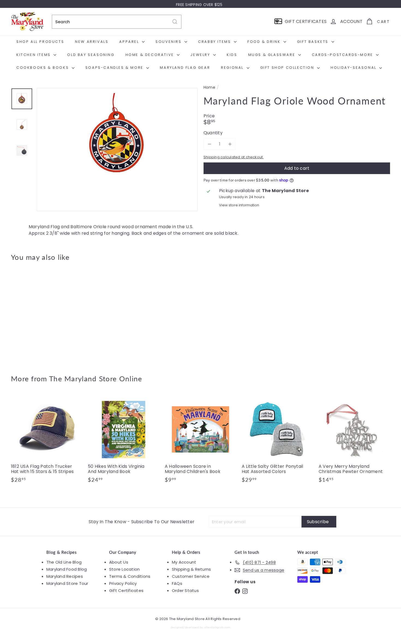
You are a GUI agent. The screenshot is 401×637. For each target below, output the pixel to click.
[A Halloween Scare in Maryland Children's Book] (200, 441)
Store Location (124, 569)
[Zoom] (117, 168)
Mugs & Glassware (272, 54)
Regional (233, 67)
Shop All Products (40, 41)
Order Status (185, 590)
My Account (184, 562)
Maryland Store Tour (67, 583)
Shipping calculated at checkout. (234, 157)
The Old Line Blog (64, 562)
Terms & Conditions (129, 576)
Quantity (213, 132)
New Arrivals (91, 41)
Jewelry (201, 54)
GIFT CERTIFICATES (306, 21)
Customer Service (191, 576)
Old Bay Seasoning (90, 54)
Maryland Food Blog (66, 569)
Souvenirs (169, 41)
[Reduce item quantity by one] (209, 144)
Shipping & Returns (191, 569)
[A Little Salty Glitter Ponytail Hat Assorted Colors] (277, 441)
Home (209, 87)
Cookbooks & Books (43, 67)
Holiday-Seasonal (354, 67)
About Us (118, 562)
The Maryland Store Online (95, 378)
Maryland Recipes (64, 576)
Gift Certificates (126, 590)
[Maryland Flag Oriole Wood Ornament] (40, 313)
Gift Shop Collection (288, 67)
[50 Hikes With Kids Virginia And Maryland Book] (123, 441)
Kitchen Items (34, 54)
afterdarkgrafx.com (217, 627)
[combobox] (116, 22)
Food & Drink (264, 41)
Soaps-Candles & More (115, 67)
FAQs (177, 583)
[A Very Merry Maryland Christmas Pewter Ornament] (354, 441)
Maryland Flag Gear (185, 67)
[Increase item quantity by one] (230, 144)
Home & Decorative (150, 54)
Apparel (129, 41)
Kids (232, 54)
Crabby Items (215, 41)
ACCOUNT (351, 21)
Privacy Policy (123, 583)
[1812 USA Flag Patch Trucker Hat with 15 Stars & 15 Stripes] (46, 441)
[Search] (174, 22)
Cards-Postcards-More (343, 54)
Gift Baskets (313, 41)
